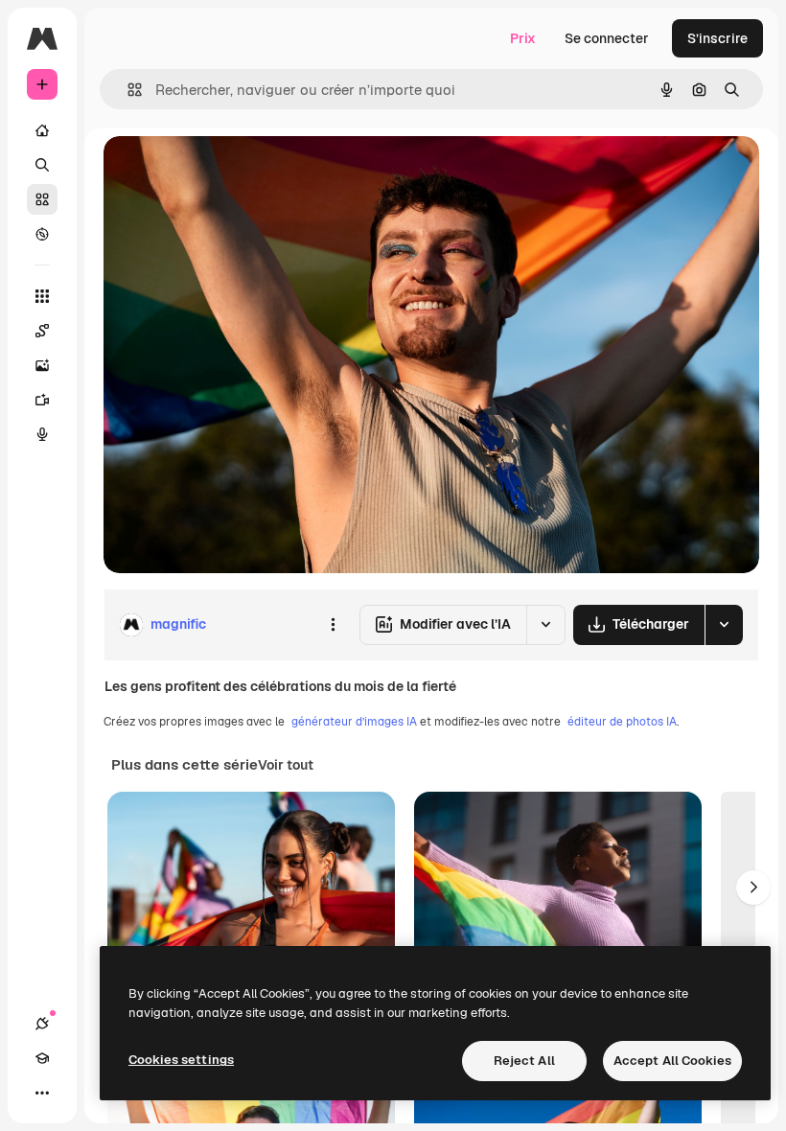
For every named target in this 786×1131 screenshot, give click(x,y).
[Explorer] (42, 234)
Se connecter (607, 38)
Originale (230, 172)
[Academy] (42, 1058)
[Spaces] (42, 330)
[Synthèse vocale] (42, 434)
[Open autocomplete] (127, 89)
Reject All (524, 1060)
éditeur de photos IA (622, 721)
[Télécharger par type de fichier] (724, 625)
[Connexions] (42, 1023)
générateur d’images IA (354, 721)
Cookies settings (181, 1059)
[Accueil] (42, 130)
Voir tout (285, 764)
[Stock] (42, 199)
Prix (523, 38)
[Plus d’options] (332, 625)
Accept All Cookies (672, 1060)
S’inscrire (717, 38)
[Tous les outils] (42, 296)
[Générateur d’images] (42, 365)
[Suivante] (753, 887)
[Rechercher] (42, 165)
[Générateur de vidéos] (42, 399)
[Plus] (42, 1092)
